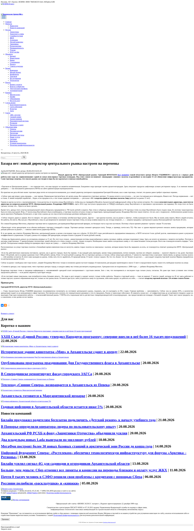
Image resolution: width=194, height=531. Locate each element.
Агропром (14, 40)
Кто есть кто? (15, 101)
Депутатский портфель (19, 89)
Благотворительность (18, 105)
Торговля (13, 76)
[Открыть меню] (4, 17)
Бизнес (8, 68)
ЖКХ (12, 38)
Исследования (15, 78)
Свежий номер (15, 117)
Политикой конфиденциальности (66, 515)
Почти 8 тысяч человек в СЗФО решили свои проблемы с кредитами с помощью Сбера (71, 477)
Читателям (14, 133)
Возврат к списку (7, 313)
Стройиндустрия (16, 36)
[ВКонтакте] (2, 305)
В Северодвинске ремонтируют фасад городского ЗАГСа (46, 374)
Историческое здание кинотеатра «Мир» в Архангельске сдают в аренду (59, 352)
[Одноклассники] (5, 305)
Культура (13, 109)
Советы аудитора (16, 66)
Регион (8, 30)
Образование (15, 99)
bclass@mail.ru (12, 493)
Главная (8, 22)
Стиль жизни (10, 103)
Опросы (13, 129)
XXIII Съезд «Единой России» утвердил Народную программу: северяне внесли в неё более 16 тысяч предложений (93, 337)
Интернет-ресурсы (17, 135)
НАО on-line (14, 52)
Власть (8, 82)
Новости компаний (17, 28)
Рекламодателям (16, 131)
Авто (12, 111)
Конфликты (14, 74)
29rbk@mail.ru (32, 493)
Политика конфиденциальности (22, 145)
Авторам (13, 139)
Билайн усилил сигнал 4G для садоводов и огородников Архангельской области (65, 464)
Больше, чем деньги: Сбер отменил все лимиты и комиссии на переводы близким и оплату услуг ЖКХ (84, 470)
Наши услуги (15, 137)
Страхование (15, 62)
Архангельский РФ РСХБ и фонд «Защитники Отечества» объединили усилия (64, 433)
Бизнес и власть (16, 84)
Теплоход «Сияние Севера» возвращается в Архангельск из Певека (55, 385)
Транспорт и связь (17, 34)
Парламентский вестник (19, 121)
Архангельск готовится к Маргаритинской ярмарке (43, 396)
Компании (14, 70)
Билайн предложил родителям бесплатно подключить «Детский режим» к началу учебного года (78, 420)
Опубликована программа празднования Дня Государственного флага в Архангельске (70, 363)
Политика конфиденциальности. (58, 493)
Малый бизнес (15, 72)
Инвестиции (15, 58)
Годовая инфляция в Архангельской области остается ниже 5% (52, 407)
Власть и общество (17, 86)
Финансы (9, 54)
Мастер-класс (15, 95)
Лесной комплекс (16, 42)
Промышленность (17, 48)
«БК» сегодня (15, 115)
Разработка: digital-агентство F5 (109, 522)
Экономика (14, 44)
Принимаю (5, 519)
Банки (12, 60)
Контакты (13, 141)
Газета (7, 113)
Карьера (8, 93)
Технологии (14, 80)
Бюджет (13, 56)
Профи (12, 97)
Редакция (13, 123)
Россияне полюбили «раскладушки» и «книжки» (40, 483)
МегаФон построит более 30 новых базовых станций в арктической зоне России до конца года (76, 446)
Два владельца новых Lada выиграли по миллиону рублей (48, 440)
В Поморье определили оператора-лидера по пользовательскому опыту (58, 427)
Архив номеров (16, 119)
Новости (8, 24)
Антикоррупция (16, 91)
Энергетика (14, 32)
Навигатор (14, 26)
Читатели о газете (16, 125)
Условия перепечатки (18, 143)
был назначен (123, 175)
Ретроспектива (15, 46)
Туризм (12, 50)
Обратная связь (11, 127)
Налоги (13, 64)
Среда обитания (16, 107)
